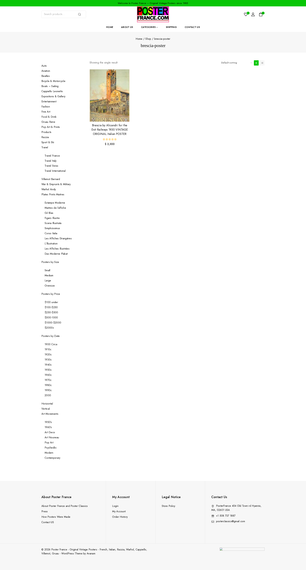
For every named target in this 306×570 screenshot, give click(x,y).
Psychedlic (51, 447)
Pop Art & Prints (50, 127)
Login (115, 506)
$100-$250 (51, 307)
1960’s (48, 427)
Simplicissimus (52, 228)
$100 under (51, 302)
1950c (48, 370)
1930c (48, 359)
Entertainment (48, 101)
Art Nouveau (52, 437)
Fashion (45, 106)
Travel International (55, 171)
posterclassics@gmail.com (230, 521)
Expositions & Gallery (53, 96)
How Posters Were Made (55, 517)
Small (47, 270)
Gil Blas (49, 213)
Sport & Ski (47, 142)
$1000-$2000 (53, 322)
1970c (48, 380)
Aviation (45, 71)
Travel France (52, 156)
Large (48, 280)
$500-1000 (51, 317)
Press (44, 511)
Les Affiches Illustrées (57, 248)
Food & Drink (49, 117)
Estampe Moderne (55, 203)
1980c (48, 385)
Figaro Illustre (52, 218)
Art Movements (49, 414)
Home (109, 27)
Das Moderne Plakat (56, 254)
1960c (48, 375)
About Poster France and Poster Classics (64, 506)
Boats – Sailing (50, 86)
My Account (119, 511)
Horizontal (47, 403)
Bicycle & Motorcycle (53, 81)
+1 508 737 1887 (226, 516)
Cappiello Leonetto (52, 91)
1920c (48, 354)
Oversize (50, 285)
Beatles (45, 76)
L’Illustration (51, 243)
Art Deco (50, 432)
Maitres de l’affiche (55, 208)
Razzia (45, 137)
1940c (48, 365)
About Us (127, 27)
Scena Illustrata (53, 223)
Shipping (171, 27)
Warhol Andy (48, 189)
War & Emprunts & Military (56, 184)
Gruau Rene (48, 122)
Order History (120, 517)
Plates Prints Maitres (52, 194)
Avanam (91, 553)
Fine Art (45, 112)
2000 (48, 395)
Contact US (47, 522)
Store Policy (168, 506)
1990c (48, 390)
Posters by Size (50, 262)
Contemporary (52, 458)
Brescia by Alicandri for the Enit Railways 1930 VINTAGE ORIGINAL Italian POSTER (109, 129)
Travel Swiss (51, 166)
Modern (49, 453)
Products (46, 132)
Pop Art (49, 442)
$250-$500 (51, 312)
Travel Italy (51, 161)
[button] (109, 116)
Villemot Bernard (50, 179)
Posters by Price (50, 294)
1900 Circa (51, 344)
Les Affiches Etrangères (58, 238)
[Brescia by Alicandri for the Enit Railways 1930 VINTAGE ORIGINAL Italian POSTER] (110, 95)
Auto (44, 66)
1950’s (48, 422)
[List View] (262, 63)
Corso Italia (51, 233)
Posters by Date (50, 336)
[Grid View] (256, 63)
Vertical (45, 409)
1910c (48, 349)
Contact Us (192, 27)
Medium (49, 275)
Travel (44, 147)
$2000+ (49, 328)
